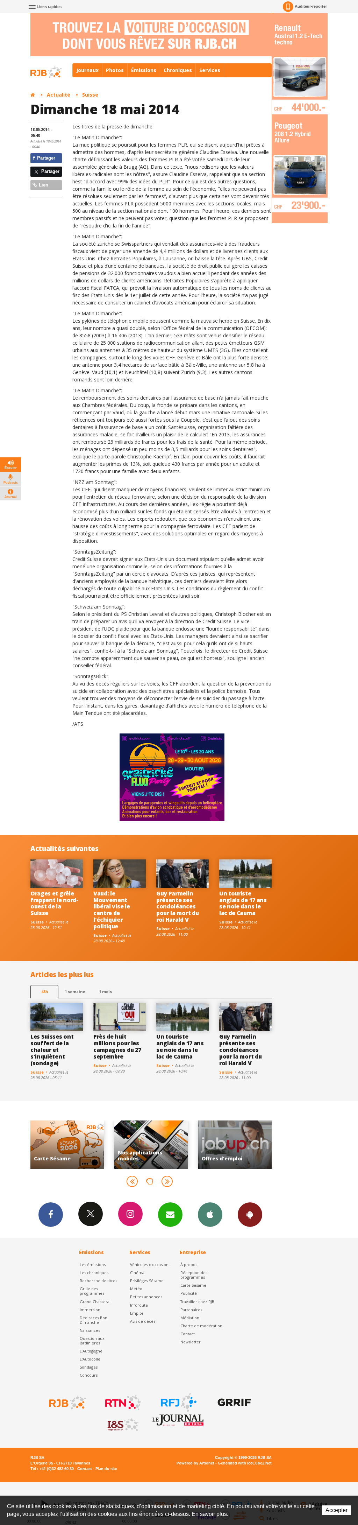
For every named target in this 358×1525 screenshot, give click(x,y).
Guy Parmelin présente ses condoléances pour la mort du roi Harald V (177, 907)
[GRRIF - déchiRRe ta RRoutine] (233, 1402)
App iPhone (210, 1214)
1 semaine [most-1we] (75, 991)
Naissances (90, 1330)
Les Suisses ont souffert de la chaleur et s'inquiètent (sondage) (51, 1050)
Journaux (87, 70)
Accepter (336, 1510)
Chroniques (178, 70)
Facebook (50, 1214)
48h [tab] (44, 991)
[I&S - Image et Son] (122, 1424)
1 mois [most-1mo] (105, 991)
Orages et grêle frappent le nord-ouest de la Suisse (54, 903)
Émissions (143, 70)
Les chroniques (94, 1272)
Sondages (89, 1367)
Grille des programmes (92, 1290)
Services (209, 70)
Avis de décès (142, 1321)
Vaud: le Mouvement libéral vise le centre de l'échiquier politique (111, 910)
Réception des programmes (193, 1274)
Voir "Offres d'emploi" (156, 1144)
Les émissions (93, 1264)
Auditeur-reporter (311, 6)
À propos (188, 1264)
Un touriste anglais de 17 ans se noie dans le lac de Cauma (243, 903)
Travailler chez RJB (197, 1301)
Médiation (189, 1317)
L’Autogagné (91, 1351)
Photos (115, 70)
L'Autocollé (90, 1359)
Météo (136, 1288)
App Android (250, 1214)
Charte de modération (201, 1325)
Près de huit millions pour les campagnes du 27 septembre (117, 1046)
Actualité (58, 94)
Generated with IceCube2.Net (245, 1463)
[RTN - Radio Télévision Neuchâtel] (122, 1402)
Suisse (90, 94)
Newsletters (170, 1214)
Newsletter (190, 1342)
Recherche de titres (98, 1280)
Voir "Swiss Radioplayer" (240, 1144)
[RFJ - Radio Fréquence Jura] (177, 1402)
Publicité (188, 1293)
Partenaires (191, 1309)
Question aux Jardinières (92, 1340)
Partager (45, 158)
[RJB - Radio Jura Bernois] (66, 1402)
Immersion (90, 1309)
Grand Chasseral (95, 1301)
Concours (89, 1375)
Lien (42, 185)
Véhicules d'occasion (149, 1264)
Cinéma (137, 1272)
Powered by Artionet (195, 1463)
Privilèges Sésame (147, 1280)
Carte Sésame (193, 1285)
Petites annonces (146, 1296)
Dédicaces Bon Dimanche (93, 1319)
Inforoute (139, 1305)
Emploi (136, 1313)
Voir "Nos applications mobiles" (72, 1144)
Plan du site (106, 1469)
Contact (187, 1333)
